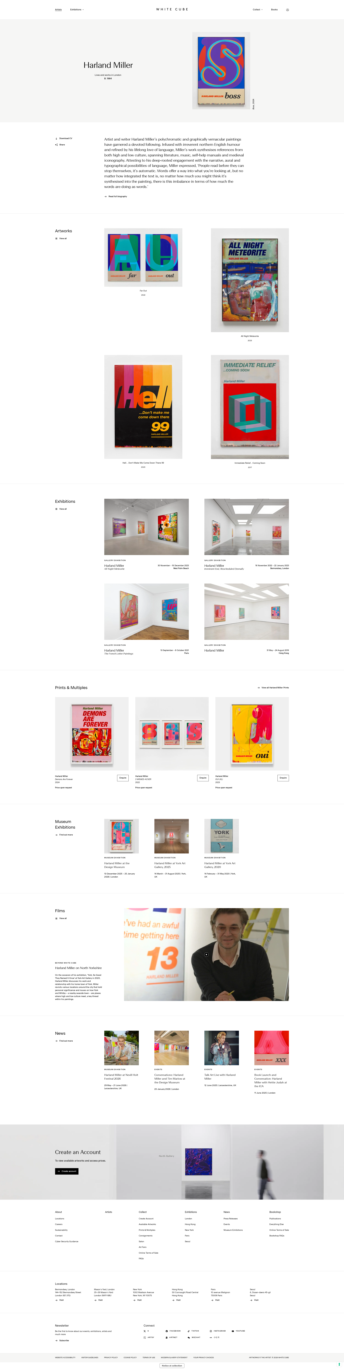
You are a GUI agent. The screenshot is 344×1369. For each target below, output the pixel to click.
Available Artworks (147, 1224)
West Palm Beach (181, 568)
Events (158, 1069)
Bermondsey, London (279, 568)
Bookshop (275, 1212)
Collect (256, 10)
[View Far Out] (143, 257)
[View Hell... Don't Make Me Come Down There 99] (143, 407)
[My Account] (287, 10)
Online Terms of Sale (148, 1253)
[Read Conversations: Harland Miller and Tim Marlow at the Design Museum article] (171, 1048)
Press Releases (231, 1219)
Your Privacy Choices (203, 1358)
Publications (275, 1219)
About (58, 1212)
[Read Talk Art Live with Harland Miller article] (221, 1048)
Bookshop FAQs (276, 1236)
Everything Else (276, 1224)
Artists (58, 10)
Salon (141, 1242)
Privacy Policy (111, 1358)
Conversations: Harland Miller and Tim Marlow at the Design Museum (169, 1079)
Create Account (146, 1219)
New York (189, 1230)
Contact (58, 1236)
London (188, 1219)
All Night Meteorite (250, 336)
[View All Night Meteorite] (250, 280)
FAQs (141, 1259)
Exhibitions (75, 10)
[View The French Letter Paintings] (146, 612)
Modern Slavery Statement (174, 1358)
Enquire (122, 778)
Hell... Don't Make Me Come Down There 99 (143, 463)
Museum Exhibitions (233, 1230)
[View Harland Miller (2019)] (246, 612)
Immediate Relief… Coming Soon (250, 463)
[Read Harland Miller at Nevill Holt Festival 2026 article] (121, 1048)
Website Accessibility (65, 1358)
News (227, 1212)
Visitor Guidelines (89, 1358)
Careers (58, 1224)
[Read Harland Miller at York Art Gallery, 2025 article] (171, 836)
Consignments (145, 1236)
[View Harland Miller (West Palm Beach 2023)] (146, 527)
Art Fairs (142, 1247)
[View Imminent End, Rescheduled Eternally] (246, 527)
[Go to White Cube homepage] (172, 10)
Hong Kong (284, 653)
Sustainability (61, 1230)
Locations (59, 1219)
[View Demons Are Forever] (92, 734)
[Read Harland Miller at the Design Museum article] (121, 836)
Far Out (143, 291)
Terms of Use (149, 1358)
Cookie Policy (130, 1358)
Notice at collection (172, 1365)
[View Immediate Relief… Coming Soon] (250, 407)
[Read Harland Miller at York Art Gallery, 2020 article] (221, 836)
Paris (186, 653)
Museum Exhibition (115, 858)
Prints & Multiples (147, 1230)
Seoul (187, 1242)
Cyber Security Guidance (66, 1242)
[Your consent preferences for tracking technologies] (339, 1364)
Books (274, 10)
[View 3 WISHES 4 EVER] (172, 734)
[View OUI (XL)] (252, 734)
